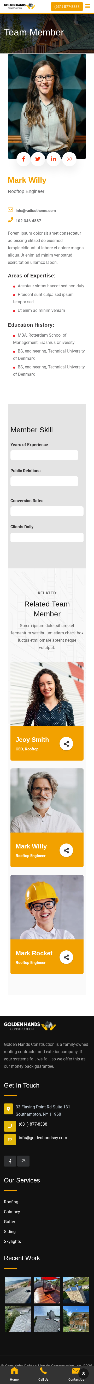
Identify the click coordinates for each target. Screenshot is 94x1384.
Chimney (12, 1211)
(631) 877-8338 (67, 6)
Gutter (9, 1221)
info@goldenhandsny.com (43, 1137)
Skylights (12, 1241)
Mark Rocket (34, 953)
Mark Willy (31, 846)
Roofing (11, 1201)
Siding (10, 1231)
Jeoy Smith (32, 739)
